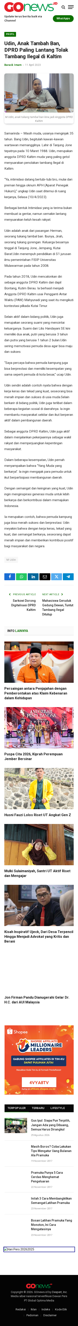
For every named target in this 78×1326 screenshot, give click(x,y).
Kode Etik (61, 1309)
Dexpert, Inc (59, 1292)
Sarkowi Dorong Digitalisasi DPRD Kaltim (23, 605)
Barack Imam (12, 64)
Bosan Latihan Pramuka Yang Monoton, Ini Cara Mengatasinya (51, 1225)
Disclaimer (50, 1315)
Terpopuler (17, 1108)
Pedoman (32, 1315)
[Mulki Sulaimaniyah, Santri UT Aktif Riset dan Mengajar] (39, 844)
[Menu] (71, 7)
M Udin (11, 559)
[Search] (63, 7)
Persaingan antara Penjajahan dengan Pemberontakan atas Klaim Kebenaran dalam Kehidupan (35, 693)
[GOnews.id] (30, 7)
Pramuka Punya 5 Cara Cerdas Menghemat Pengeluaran (47, 1177)
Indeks (46, 1309)
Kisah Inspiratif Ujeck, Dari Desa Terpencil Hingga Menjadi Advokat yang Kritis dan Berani (38, 936)
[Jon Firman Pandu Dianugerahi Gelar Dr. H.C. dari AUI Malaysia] (39, 971)
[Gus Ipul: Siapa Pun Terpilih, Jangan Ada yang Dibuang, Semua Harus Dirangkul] (16, 1125)
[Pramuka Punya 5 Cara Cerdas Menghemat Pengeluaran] (16, 1177)
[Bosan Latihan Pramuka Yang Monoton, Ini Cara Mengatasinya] (16, 1225)
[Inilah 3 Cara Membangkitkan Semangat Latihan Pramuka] (16, 1203)
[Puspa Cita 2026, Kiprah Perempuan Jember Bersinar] (39, 727)
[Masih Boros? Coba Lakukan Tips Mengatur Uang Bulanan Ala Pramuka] (16, 1151)
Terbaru (38, 1108)
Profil (10, 34)
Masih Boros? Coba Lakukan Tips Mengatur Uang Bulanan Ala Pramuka (51, 1151)
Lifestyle (57, 1108)
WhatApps (63, 18)
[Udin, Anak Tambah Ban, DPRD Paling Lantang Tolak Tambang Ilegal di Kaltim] (39, 93)
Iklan (34, 1309)
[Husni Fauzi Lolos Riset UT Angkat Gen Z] (39, 788)
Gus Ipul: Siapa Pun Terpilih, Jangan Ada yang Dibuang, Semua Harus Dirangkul (50, 1125)
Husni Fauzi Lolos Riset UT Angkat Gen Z (37, 815)
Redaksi (21, 1309)
